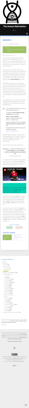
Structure (4, 261)
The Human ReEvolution (14, 26)
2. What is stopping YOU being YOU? (18, 237)
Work (7, 301)
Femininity (8, 293)
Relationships (9, 288)
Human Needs (7, 266)
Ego (7, 277)
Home (8, 49)
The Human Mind (7, 269)
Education (8, 309)
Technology (9, 302)
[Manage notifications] (26, 405)
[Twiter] (13, 30)
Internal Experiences (8, 274)
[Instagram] (15, 30)
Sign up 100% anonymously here (14, 341)
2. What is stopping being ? (10, 272)
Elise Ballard (20, 164)
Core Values (7, 275)
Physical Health (9, 282)
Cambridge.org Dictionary (15, 156)
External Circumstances (9, 294)
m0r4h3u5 (16, 356)
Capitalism (8, 298)
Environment (9, 306)
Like (10, 227)
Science (8, 310)
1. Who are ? (6, 264)
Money (6, 296)
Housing (8, 307)
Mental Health (9, 279)
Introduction (5, 263)
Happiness (8, 283)
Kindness (8, 285)
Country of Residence (11, 304)
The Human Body (7, 268)
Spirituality (8, 290)
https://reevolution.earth (18, 361)
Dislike (19, 227)
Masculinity (9, 291)
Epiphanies (6, 271)
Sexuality (8, 287)
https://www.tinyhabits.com (12, 131)
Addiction (8, 280)
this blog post (9, 161)
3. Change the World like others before (12, 312)
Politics (8, 299)
